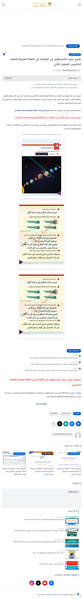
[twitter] (38, 583)
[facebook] (51, 583)
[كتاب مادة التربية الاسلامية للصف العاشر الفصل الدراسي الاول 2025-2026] (72, 543)
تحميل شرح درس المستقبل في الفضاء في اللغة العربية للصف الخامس (54, 87)
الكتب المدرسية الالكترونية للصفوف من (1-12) (48, 553)
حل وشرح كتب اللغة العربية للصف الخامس (32, 111)
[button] (71, 423)
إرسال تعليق (73, 492)
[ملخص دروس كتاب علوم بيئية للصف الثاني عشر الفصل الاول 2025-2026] (72, 532)
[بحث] (3, 4)
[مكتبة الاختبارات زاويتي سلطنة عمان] (72, 565)
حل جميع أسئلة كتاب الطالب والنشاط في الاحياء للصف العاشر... (42, 46)
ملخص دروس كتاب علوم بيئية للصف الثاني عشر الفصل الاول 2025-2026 (39, 531)
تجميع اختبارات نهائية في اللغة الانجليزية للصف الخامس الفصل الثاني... (53, 364)
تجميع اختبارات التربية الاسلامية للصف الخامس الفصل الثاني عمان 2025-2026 (51, 370)
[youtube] (44, 583)
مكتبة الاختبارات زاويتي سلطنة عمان (51, 564)
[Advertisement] (41, 27)
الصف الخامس (74, 54)
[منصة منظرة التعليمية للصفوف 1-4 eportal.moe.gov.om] (72, 521)
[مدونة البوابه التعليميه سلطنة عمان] (41, 5)
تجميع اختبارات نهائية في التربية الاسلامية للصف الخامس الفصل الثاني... (53, 358)
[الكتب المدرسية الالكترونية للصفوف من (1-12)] (72, 554)
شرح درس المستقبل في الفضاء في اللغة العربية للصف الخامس (56, 84)
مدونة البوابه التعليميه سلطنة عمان (49, 595)
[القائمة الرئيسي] (79, 4)
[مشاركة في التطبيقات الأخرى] (53, 423)
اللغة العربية (53, 413)
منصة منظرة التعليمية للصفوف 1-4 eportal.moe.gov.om (44, 520)
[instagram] (31, 583)
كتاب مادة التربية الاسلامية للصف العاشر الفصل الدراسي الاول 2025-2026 (38, 542)
